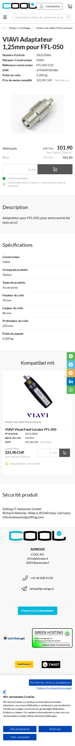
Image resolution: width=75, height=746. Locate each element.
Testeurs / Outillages (20, 28)
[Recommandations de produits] (71, 364)
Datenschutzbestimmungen (54, 688)
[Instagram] (71, 390)
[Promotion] (71, 373)
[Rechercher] (69, 17)
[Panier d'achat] (70, 6)
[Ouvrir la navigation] (5, 17)
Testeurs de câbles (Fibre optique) (54, 28)
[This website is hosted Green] (52, 638)
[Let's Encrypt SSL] (13, 638)
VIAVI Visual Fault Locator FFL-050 (30, 429)
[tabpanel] (37, 113)
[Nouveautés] (71, 356)
